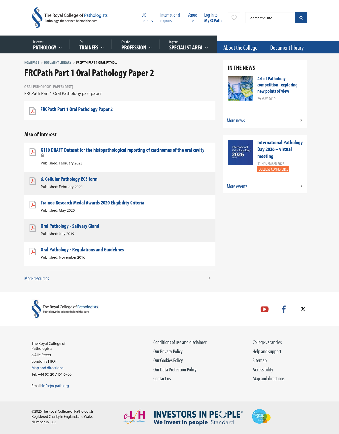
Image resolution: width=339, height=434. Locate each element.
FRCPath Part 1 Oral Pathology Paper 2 (76, 109)
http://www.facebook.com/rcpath (284, 309)
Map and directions (268, 378)
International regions (170, 17)
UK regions (147, 17)
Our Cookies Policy (168, 360)
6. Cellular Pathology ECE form (69, 178)
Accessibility (263, 369)
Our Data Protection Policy (175, 369)
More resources (36, 278)
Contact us (162, 378)
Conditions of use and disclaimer (179, 342)
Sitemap (260, 360)
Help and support (267, 351)
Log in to (213, 17)
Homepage (31, 62)
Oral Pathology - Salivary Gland (70, 225)
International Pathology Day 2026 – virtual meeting (280, 149)
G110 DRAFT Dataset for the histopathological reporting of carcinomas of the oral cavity (122, 149)
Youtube (265, 309)
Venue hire (192, 17)
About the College (240, 47)
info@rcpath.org (55, 385)
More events (237, 186)
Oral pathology (37, 86)
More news (236, 120)
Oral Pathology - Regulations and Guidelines (82, 249)
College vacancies (267, 342)
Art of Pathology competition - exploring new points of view (277, 84)
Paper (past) (63, 86)
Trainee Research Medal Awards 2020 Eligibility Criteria (92, 202)
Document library (287, 47)
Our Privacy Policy (168, 351)
